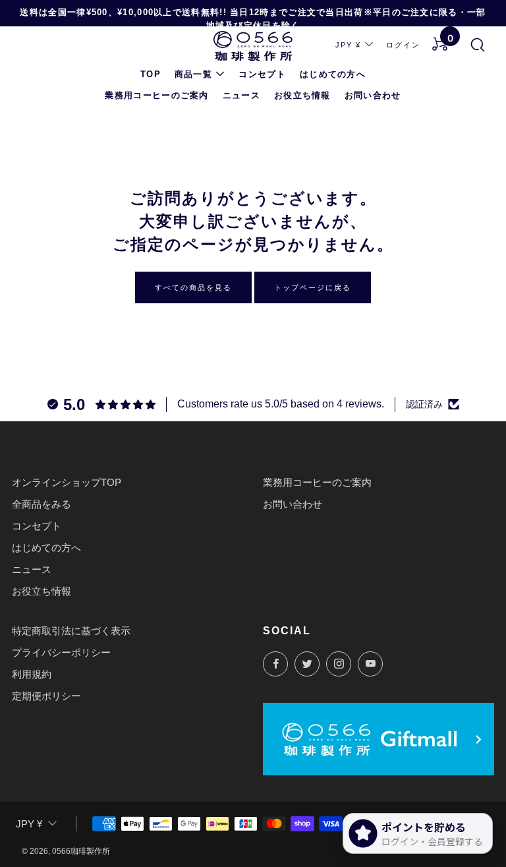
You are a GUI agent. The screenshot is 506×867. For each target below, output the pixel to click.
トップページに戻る (312, 287)
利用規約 (31, 674)
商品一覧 (193, 74)
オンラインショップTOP (66, 482)
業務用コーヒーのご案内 (156, 95)
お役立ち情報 (302, 95)
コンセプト (262, 74)
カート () (451, 40)
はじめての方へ (333, 74)
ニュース (241, 95)
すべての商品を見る (193, 287)
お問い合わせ (373, 95)
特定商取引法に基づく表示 (71, 630)
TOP (150, 74)
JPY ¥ (348, 45)
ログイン (403, 45)
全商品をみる (41, 504)
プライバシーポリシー (61, 652)
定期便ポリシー (46, 696)
